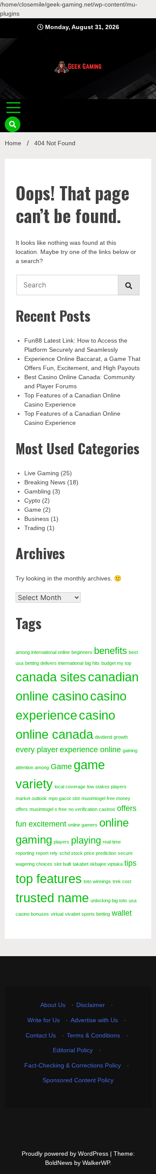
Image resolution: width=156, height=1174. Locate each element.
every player (37, 749)
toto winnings (97, 881)
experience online (90, 749)
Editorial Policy (73, 1050)
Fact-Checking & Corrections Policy (72, 1065)
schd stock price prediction (87, 853)
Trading (34, 527)
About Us (52, 1004)
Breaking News (44, 482)
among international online (43, 652)
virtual (57, 914)
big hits (92, 663)
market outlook (31, 798)
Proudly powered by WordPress (66, 1153)
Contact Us (41, 1035)
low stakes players (107, 786)
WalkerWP (96, 1162)
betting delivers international (54, 663)
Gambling (37, 491)
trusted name (52, 898)
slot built (62, 864)
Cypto (32, 500)
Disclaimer (90, 1004)
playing (86, 840)
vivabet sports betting (87, 914)
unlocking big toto (109, 900)
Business (36, 518)
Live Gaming (41, 473)
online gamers (83, 824)
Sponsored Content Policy (78, 1080)
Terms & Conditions (93, 1035)
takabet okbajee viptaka (98, 864)
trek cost (122, 881)
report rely (47, 853)
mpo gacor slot (64, 798)
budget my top (116, 663)
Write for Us (43, 1020)
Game (32, 509)
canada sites (51, 677)
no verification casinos (91, 809)
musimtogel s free (48, 809)
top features (49, 878)
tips (130, 863)
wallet (122, 913)
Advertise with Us (94, 1020)
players (61, 841)
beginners (82, 652)
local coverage (70, 786)
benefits (110, 650)
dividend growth (111, 737)
